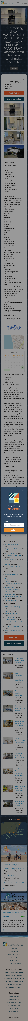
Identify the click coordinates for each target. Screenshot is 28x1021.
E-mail (6, 521)
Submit (14, 530)
